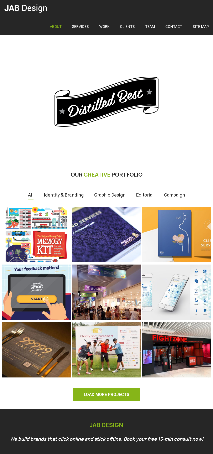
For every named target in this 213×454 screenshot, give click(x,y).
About (56, 26)
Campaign (174, 195)
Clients (127, 26)
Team (150, 26)
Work (104, 26)
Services (80, 26)
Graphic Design (110, 195)
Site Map (201, 26)
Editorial (145, 195)
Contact (173, 26)
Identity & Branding (64, 195)
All (30, 195)
